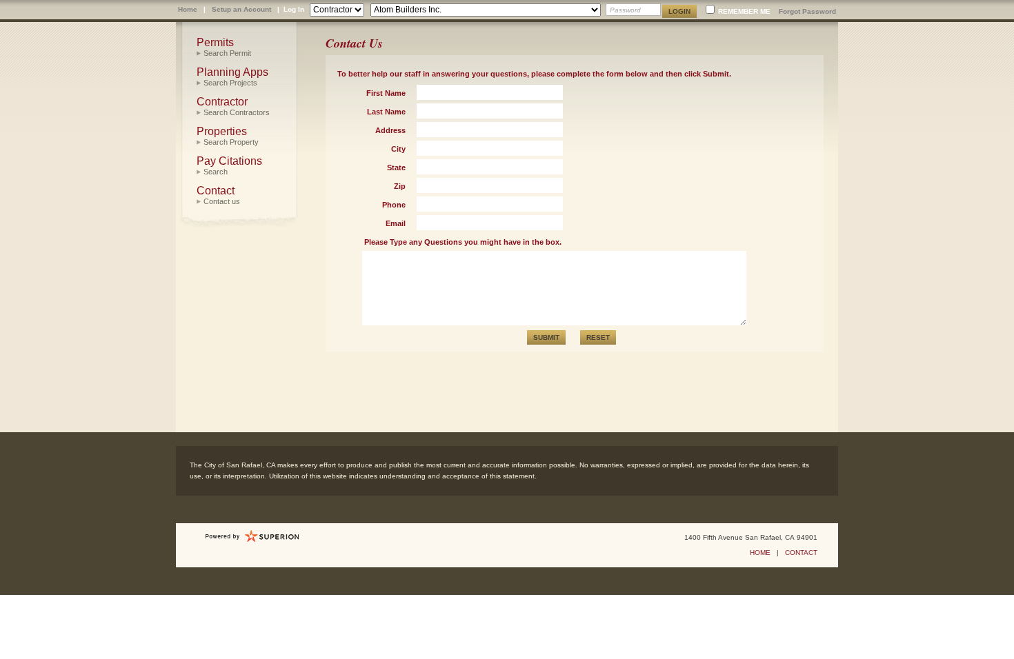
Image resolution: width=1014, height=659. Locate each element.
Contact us (221, 201)
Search (215, 172)
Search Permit (227, 53)
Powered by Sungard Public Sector (252, 536)
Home (187, 9)
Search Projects (230, 83)
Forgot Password (807, 11)
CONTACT (801, 552)
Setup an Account (241, 9)
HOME (760, 552)
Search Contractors (236, 112)
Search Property (231, 142)
